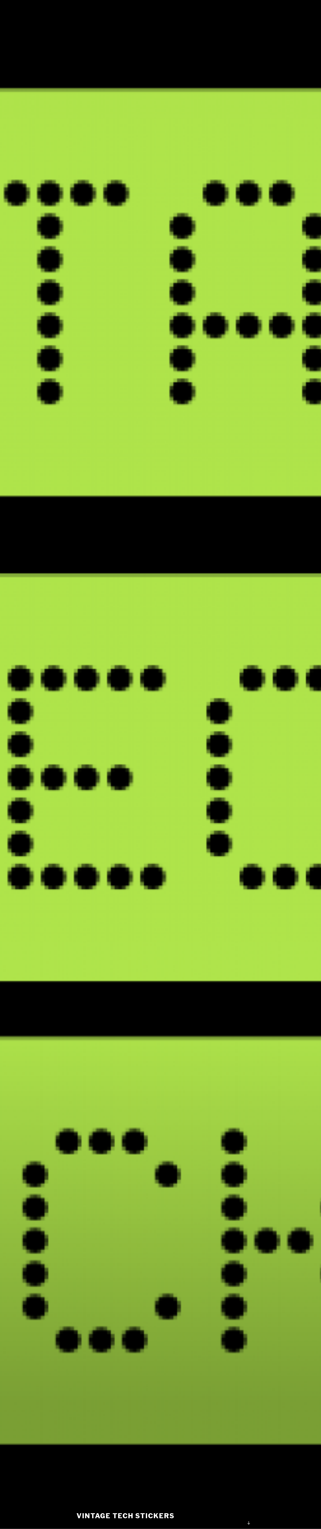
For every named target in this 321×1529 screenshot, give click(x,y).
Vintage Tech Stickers (125, 1516)
